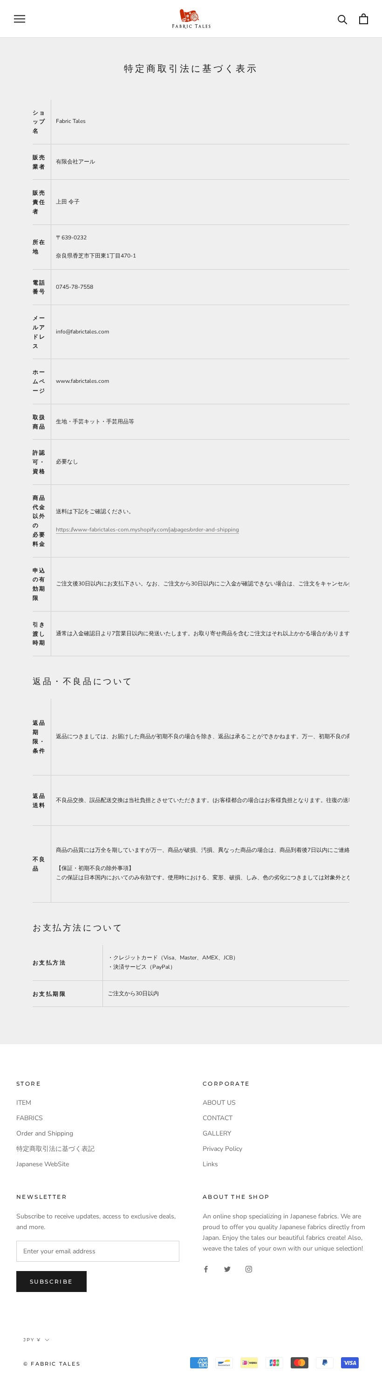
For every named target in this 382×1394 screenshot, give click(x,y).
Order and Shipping (44, 1133)
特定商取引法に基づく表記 (55, 1148)
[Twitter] (227, 1268)
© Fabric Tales (52, 1363)
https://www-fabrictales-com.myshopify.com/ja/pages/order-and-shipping (147, 529)
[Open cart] (363, 19)
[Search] (343, 19)
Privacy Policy (222, 1148)
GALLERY (217, 1133)
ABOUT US (219, 1102)
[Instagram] (249, 1268)
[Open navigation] (19, 19)
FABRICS (29, 1118)
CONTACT (217, 1118)
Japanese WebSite (42, 1164)
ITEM (23, 1102)
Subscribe (51, 1281)
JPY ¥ (32, 1340)
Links (210, 1164)
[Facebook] (206, 1268)
